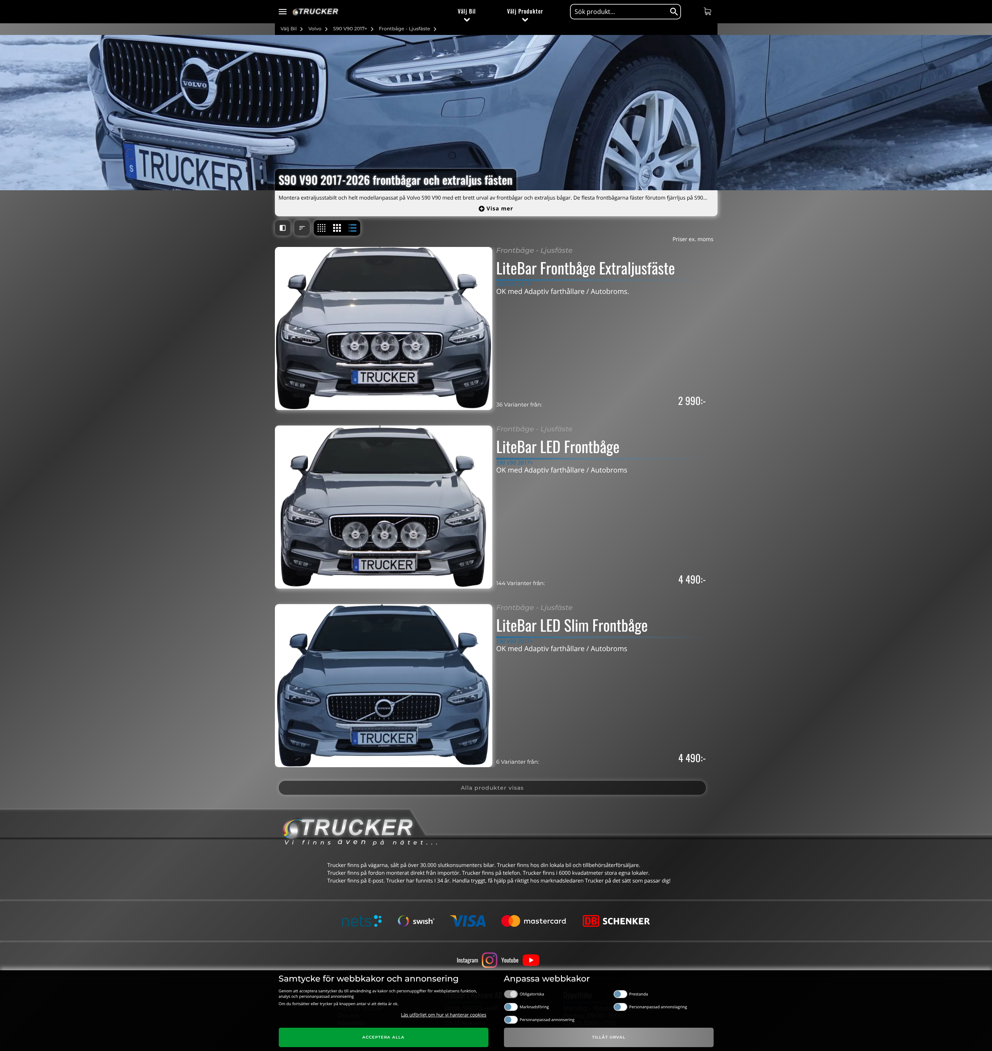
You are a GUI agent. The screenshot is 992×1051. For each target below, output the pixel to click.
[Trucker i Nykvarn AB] (315, 11)
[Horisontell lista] (352, 228)
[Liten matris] (321, 228)
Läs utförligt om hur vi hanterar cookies (443, 1014)
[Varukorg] (708, 11)
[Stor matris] (337, 228)
